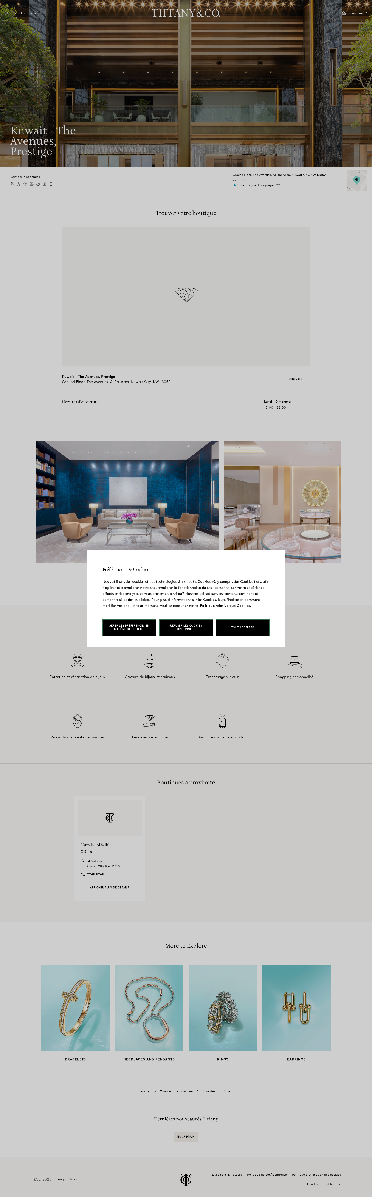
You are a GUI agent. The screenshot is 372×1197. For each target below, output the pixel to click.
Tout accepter (242, 627)
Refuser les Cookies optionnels (186, 628)
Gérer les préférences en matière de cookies (129, 628)
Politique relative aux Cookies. (225, 606)
